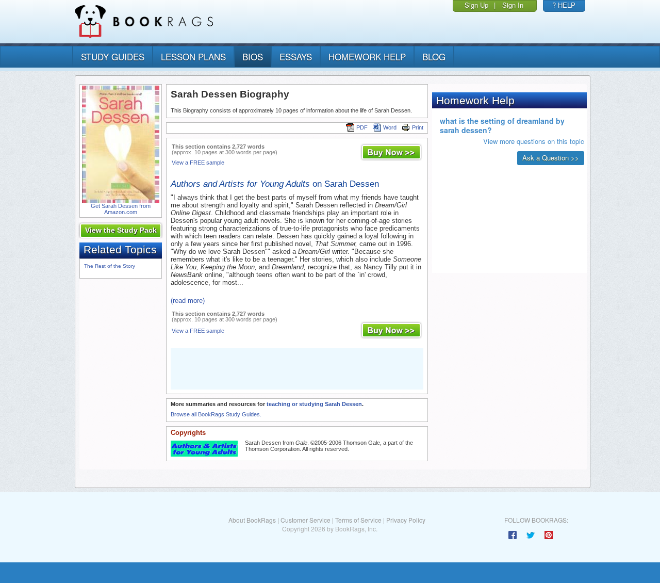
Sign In (512, 5)
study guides (112, 56)
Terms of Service (358, 519)
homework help (367, 56)
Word (390, 127)
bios (252, 56)
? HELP (563, 5)
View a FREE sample (198, 162)
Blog (434, 56)
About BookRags (252, 519)
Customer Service (305, 519)
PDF (362, 127)
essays (295, 56)
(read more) (188, 300)
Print (417, 127)
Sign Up (476, 5)
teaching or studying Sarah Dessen (314, 404)
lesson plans (193, 56)
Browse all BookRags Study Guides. (216, 414)
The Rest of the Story (109, 266)
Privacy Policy (405, 519)
